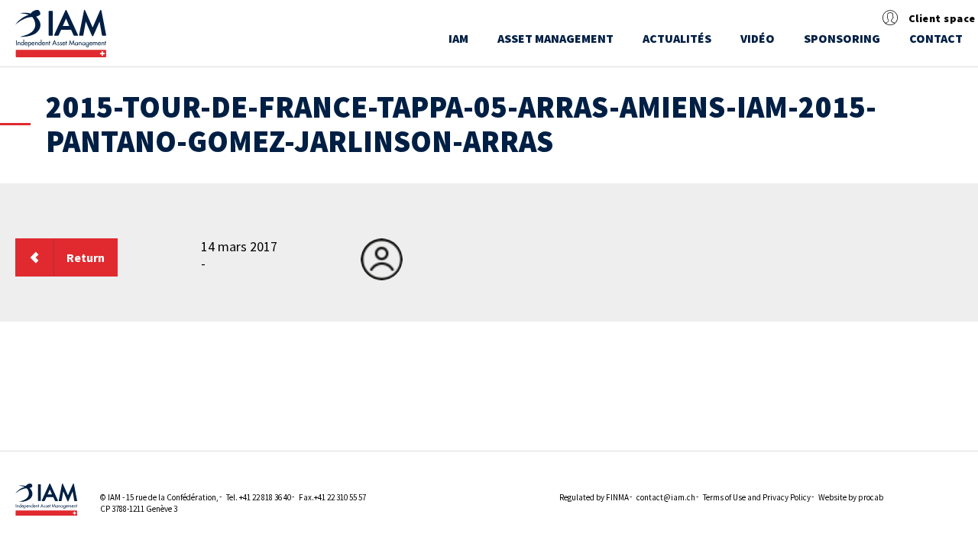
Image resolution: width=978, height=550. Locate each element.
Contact (936, 38)
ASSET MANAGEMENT (555, 38)
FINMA (617, 497)
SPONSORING (842, 38)
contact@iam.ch (665, 497)
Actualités (677, 38)
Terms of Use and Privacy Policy (757, 497)
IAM (458, 38)
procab (870, 497)
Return (85, 257)
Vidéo (757, 38)
